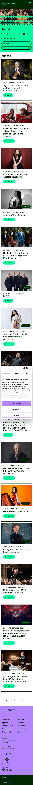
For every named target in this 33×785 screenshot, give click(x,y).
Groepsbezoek (7, 726)
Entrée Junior (7, 732)
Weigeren (16, 415)
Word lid (21, 720)
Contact (20, 723)
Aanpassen (15, 409)
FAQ (19, 732)
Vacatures (6, 720)
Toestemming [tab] (6, 373)
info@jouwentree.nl (8, 749)
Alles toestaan (16, 403)
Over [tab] (27, 373)
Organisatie (6, 729)
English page (22, 729)
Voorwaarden (22, 726)
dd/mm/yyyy (7, 43)
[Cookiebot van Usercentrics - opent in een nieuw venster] (23, 368)
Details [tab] (17, 373)
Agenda (5, 723)
